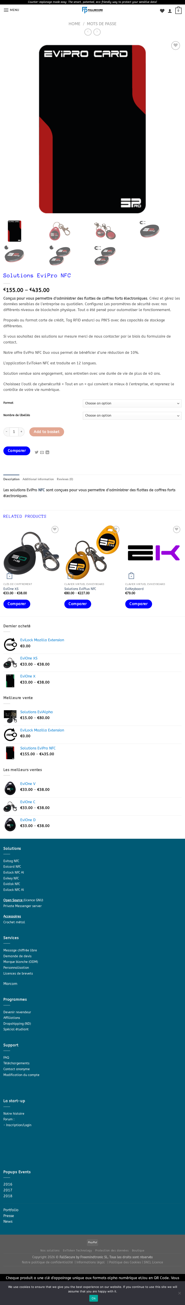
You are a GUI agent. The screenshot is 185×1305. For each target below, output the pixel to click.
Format (8, 402)
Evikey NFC (11, 878)
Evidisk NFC (11, 884)
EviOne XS (10, 589)
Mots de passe (101, 23)
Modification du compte (21, 1075)
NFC (41, 490)
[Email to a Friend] (42, 453)
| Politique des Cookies (124, 1262)
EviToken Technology (77, 1250)
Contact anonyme (16, 1069)
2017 (7, 1190)
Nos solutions (50, 1250)
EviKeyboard (134, 589)
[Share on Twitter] (36, 453)
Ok (94, 1298)
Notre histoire (13, 1114)
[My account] (170, 11)
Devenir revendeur (17, 1012)
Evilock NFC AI (13, 872)
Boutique (138, 1250)
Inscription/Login (18, 1125)
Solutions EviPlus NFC (80, 589)
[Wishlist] (162, 11)
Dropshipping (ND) (17, 1024)
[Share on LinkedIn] (47, 453)
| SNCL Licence (152, 1262)
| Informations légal (90, 1262)
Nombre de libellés (16, 415)
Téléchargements (16, 1063)
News (7, 1221)
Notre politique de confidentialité (47, 1262)
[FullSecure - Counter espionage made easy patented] (92, 10)
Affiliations (11, 1018)
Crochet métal (14, 922)
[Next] (181, 570)
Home (74, 23)
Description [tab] (11, 479)
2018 (7, 1196)
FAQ (6, 1058)
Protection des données (112, 1250)
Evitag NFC (11, 861)
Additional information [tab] (38, 479)
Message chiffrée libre (20, 950)
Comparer (17, 451)
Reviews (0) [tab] (65, 479)
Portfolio (10, 1210)
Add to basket (46, 432)
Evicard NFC (12, 867)
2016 (7, 1184)
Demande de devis (17, 956)
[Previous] (3, 570)
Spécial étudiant (16, 1029)
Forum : (8, 1119)
